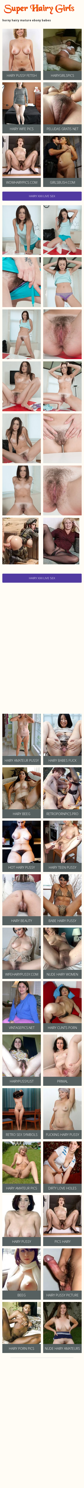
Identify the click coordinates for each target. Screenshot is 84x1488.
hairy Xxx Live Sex (42, 196)
